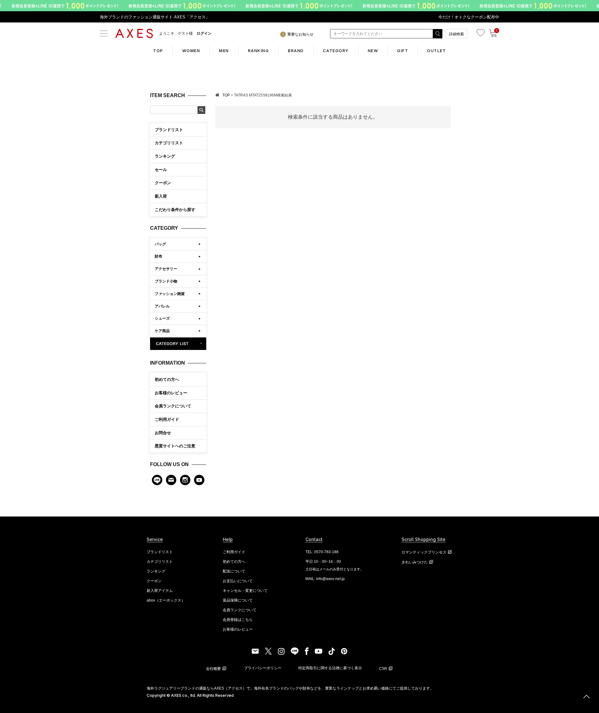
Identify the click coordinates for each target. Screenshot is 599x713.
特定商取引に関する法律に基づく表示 (330, 668)
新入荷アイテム (160, 590)
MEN (224, 50)
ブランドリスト (160, 552)
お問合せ (163, 432)
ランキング (156, 571)
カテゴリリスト (160, 561)
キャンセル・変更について (245, 590)
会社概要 (213, 668)
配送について (234, 571)
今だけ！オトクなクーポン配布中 (468, 17)
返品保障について (238, 600)
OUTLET (436, 50)
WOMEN (191, 50)
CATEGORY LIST (178, 343)
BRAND (296, 50)
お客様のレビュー (171, 393)
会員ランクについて (173, 406)
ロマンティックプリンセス (424, 552)
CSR (383, 668)
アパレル (162, 306)
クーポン (154, 581)
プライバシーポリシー (262, 668)
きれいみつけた (415, 562)
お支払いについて (238, 581)
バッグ (160, 244)
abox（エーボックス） (166, 600)
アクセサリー (166, 269)
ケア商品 (162, 331)
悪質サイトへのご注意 (175, 446)
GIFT (402, 50)
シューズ (162, 318)
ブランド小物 (166, 281)
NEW (373, 50)
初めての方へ (167, 379)
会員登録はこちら (238, 619)
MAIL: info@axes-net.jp (325, 579)
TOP (158, 50)
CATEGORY (336, 50)
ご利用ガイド (167, 419)
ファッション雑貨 (170, 294)
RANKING (258, 50)
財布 (158, 256)
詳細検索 (456, 34)
